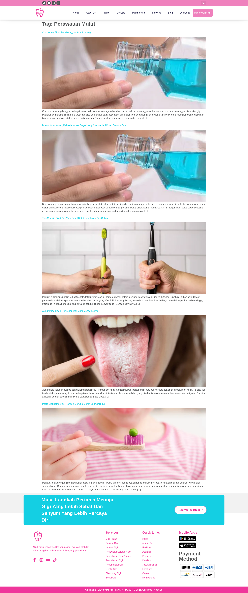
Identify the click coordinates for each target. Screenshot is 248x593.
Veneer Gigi (112, 547)
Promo (106, 13)
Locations (185, 13)
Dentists (121, 13)
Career (145, 573)
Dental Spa (111, 569)
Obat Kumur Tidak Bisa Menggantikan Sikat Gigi (66, 32)
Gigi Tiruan (111, 539)
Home (76, 13)
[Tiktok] (55, 560)
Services (156, 13)
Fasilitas (146, 547)
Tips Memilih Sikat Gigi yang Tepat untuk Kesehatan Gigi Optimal (75, 218)
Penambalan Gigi (115, 565)
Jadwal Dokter (149, 565)
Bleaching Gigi (113, 573)
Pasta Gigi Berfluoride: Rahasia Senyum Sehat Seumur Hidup (73, 404)
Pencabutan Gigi (114, 560)
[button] (203, 3)
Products (146, 556)
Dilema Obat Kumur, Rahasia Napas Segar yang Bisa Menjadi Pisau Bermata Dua (84, 125)
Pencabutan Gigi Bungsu (118, 556)
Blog (170, 13)
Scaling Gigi (112, 543)
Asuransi (146, 552)
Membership (138, 13)
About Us (91, 13)
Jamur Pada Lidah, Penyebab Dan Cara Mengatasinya (70, 311)
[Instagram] (41, 560)
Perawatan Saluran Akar (118, 552)
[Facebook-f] (34, 560)
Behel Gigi (111, 577)
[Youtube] (48, 560)
